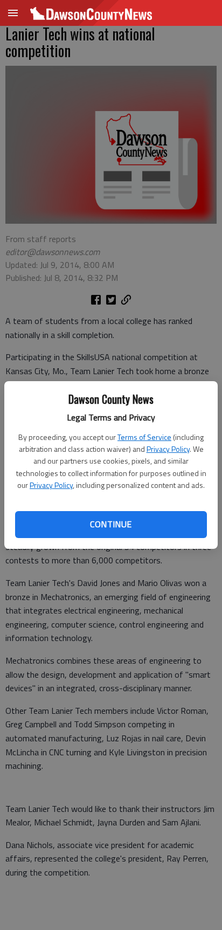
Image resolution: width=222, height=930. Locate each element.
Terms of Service (144, 437)
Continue (110, 524)
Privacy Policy (168, 448)
